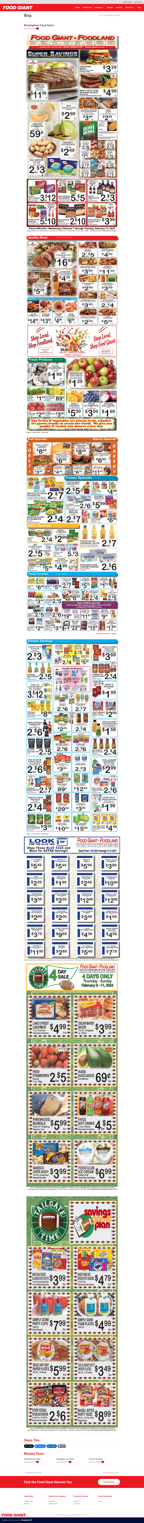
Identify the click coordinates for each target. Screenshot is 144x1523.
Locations (76, 1504)
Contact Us (77, 1501)
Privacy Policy (83, 1515)
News (100, 1501)
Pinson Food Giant (96, 1459)
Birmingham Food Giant (65, 1459)
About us (52, 1501)
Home (101, 15)
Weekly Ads (28, 1501)
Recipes (26, 1504)
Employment (53, 1504)
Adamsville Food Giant (32, 1459)
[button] (29, 1446)
